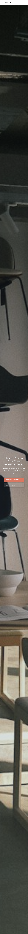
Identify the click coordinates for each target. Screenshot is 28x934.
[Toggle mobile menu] (25, 2)
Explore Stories (10, 485)
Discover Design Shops (12, 479)
